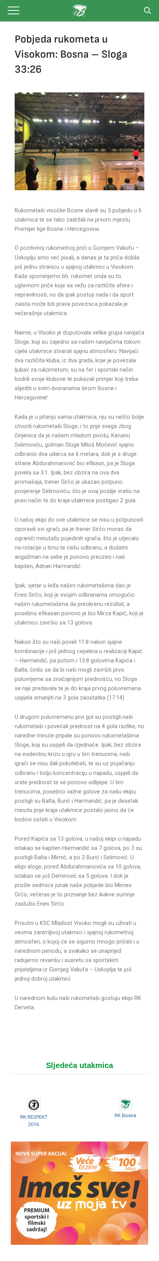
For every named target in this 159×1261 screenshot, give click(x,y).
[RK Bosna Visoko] (79, 10)
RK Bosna (125, 1115)
